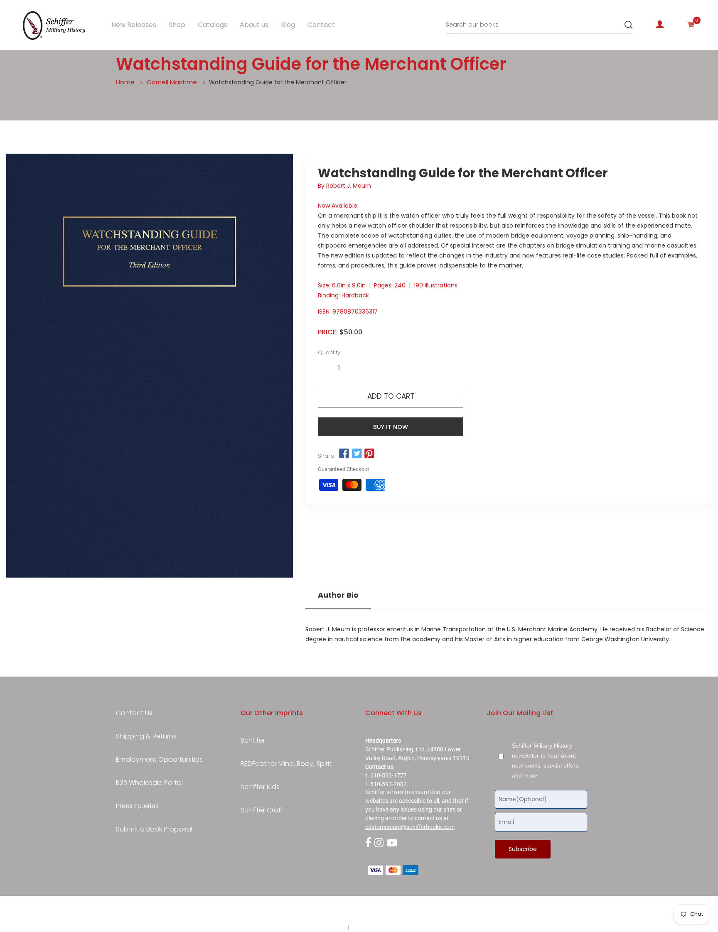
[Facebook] (368, 843)
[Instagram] (379, 843)
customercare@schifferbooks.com (410, 827)
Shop (177, 24)
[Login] (660, 24)
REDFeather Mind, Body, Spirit (286, 763)
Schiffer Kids (260, 787)
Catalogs (212, 24)
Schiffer (253, 740)
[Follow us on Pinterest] (369, 454)
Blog (288, 24)
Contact (321, 24)
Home (125, 82)
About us (254, 24)
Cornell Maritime (172, 82)
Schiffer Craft (262, 810)
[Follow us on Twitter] (356, 454)
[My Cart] (691, 24)
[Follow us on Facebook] (344, 454)
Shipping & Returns (146, 736)
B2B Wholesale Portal (149, 783)
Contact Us (134, 713)
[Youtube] (392, 843)
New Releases (133, 24)
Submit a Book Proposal (154, 829)
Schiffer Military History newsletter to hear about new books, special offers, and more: (546, 760)
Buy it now (390, 427)
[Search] (629, 25)
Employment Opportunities (159, 759)
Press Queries (137, 806)
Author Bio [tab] (338, 595)
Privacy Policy (329, 927)
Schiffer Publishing (381, 910)
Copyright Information (379, 927)
